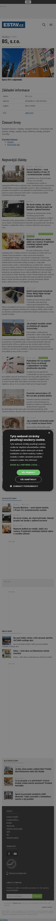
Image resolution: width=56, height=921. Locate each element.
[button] (28, 465)
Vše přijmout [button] (28, 472)
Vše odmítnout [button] (28, 479)
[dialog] (28, 460)
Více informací (31, 460)
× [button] (49, 433)
